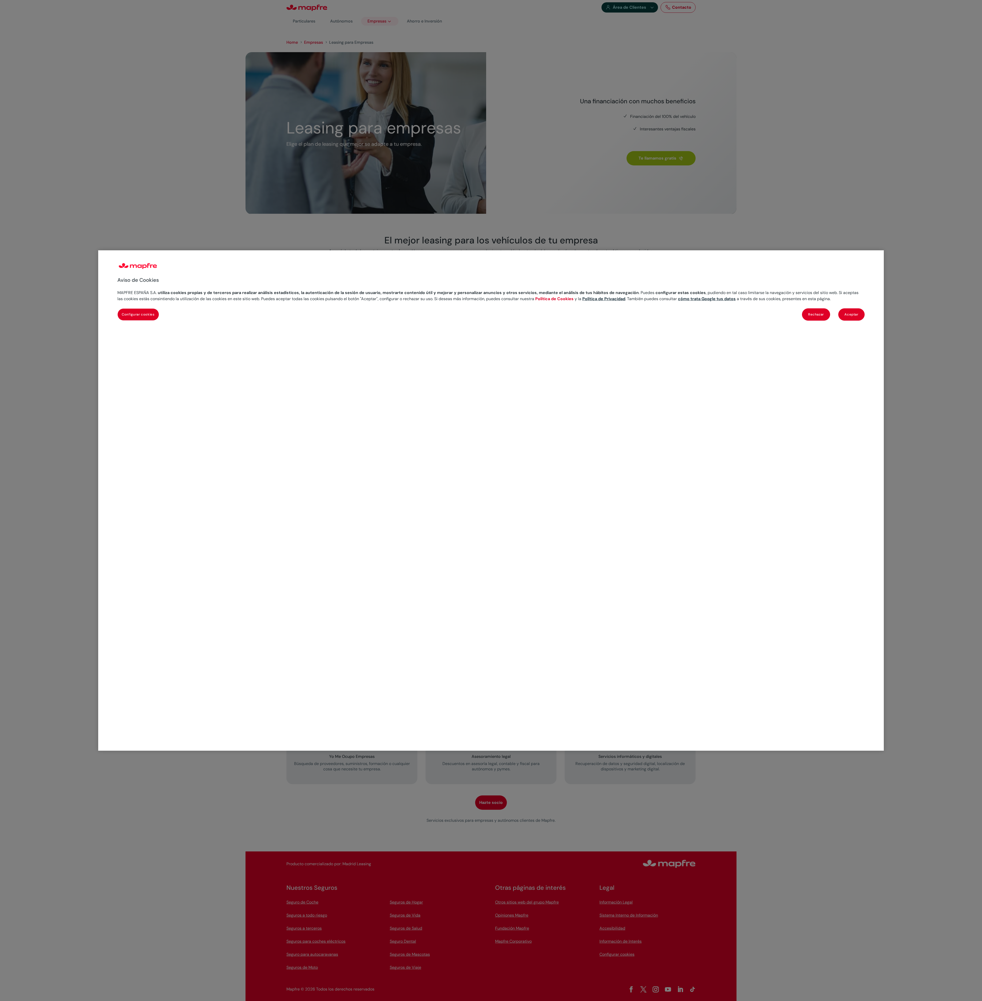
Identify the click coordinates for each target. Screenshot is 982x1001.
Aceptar (851, 314)
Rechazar (816, 314)
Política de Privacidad (603, 298)
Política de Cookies (554, 298)
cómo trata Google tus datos (707, 298)
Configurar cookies (138, 314)
